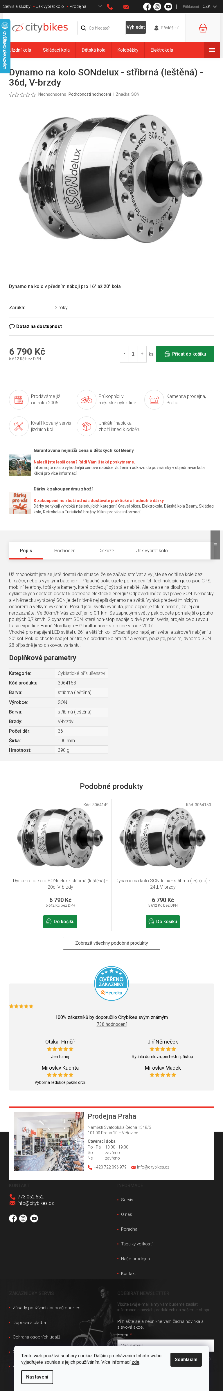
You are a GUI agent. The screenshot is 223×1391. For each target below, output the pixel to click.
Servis (127, 1199)
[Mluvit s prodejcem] (111, 326)
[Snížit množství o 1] (124, 354)
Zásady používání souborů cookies (46, 1307)
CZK (207, 6)
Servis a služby (16, 6)
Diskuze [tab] (106, 550)
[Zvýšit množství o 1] (142, 354)
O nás (126, 1214)
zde (135, 1362)
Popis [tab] (26, 550)
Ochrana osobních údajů (36, 1337)
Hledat (135, 27)
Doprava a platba (29, 1322)
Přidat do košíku (189, 354)
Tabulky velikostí (136, 1244)
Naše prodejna (135, 1258)
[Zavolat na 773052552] (115, 6)
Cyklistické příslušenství (81, 673)
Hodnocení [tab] (65, 550)
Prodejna (78, 6)
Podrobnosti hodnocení (90, 94)
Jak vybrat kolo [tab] (152, 550)
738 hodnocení (112, 1024)
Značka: (127, 94)
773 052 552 (31, 1197)
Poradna (129, 1229)
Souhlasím (186, 1359)
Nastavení (37, 1377)
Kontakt (128, 1273)
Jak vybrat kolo (50, 6)
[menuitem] (20, 50)
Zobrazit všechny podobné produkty (111, 943)
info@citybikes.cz (36, 1203)
